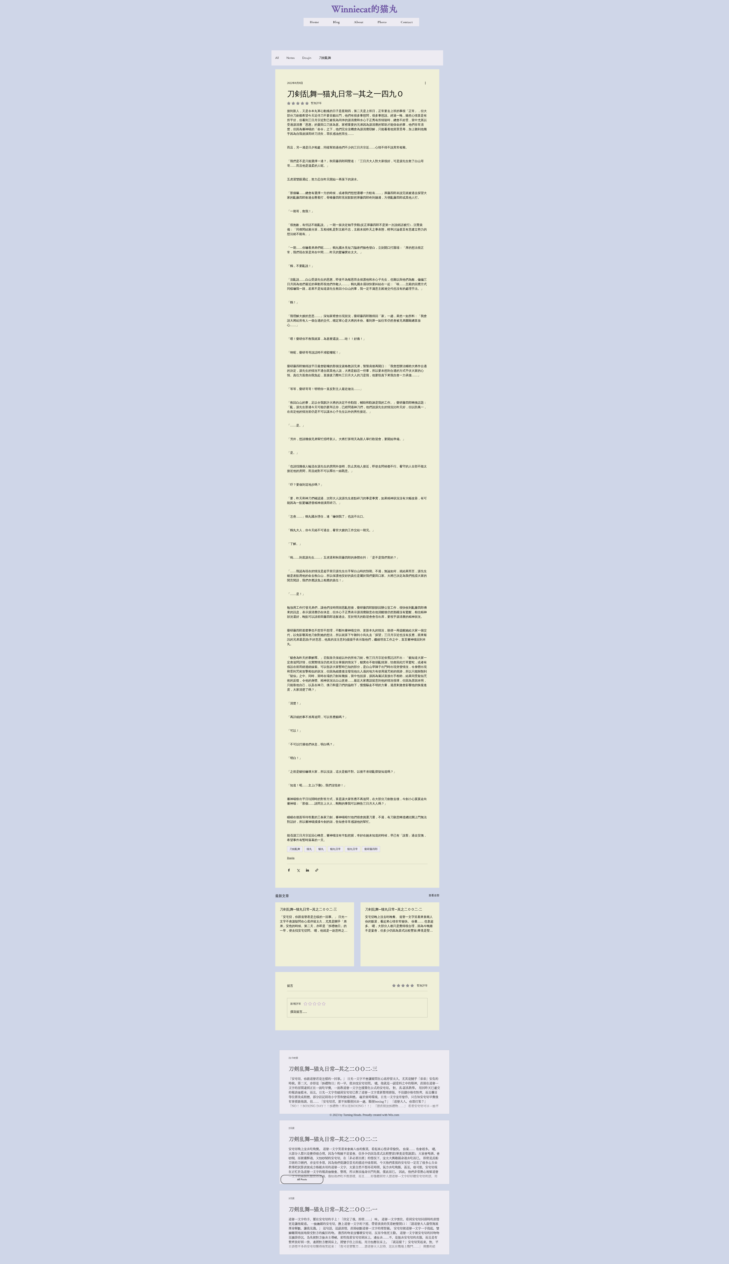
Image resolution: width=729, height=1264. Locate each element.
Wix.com (393, 1114)
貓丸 (321, 849)
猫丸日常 (352, 849)
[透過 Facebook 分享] (289, 870)
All (277, 58)
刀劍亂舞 (325, 58)
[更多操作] (425, 83)
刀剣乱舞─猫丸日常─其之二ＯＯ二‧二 (393, 909)
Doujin (306, 58)
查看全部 (434, 895)
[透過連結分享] (317, 870)
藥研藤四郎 (371, 849)
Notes (290, 58)
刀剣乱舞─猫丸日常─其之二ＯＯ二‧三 (308, 909)
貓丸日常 (335, 849)
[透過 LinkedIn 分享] (307, 870)
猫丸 (309, 849)
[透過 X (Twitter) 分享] (298, 870)
